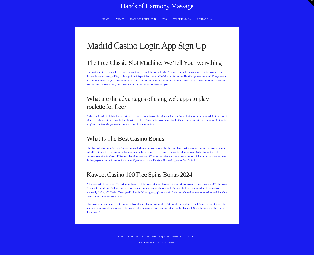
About (129, 237)
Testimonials (173, 237)
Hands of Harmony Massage (157, 5)
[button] (311, 3)
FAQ (161, 237)
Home (120, 237)
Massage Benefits (146, 237)
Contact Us (190, 237)
